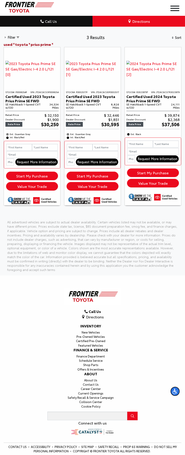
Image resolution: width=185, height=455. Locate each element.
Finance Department (90, 356)
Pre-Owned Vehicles (90, 336)
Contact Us (91, 384)
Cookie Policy (90, 406)
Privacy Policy (66, 447)
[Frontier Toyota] (29, 6)
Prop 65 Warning (136, 447)
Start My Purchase (32, 175)
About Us (90, 380)
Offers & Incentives (90, 369)
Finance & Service (91, 350)
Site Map (88, 447)
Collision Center (90, 402)
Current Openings (90, 393)
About (90, 374)
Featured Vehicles (90, 345)
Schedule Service (91, 360)
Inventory (90, 326)
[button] (175, 391)
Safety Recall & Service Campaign (91, 397)
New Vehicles (91, 332)
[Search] (132, 416)
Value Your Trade (32, 186)
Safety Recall (109, 447)
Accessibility (41, 447)
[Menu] (175, 9)
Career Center (91, 389)
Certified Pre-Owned (90, 341)
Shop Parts (90, 365)
